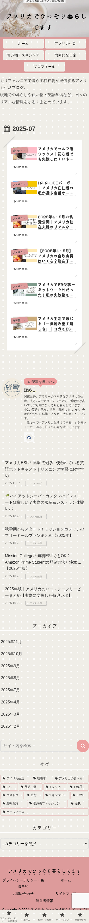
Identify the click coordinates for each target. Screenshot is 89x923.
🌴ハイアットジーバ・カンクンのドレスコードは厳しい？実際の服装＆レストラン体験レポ (44, 502)
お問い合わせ (23, 894)
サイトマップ (65, 894)
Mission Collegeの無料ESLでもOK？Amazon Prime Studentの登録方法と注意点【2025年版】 (43, 562)
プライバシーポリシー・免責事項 (23, 883)
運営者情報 (44, 901)
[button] (83, 746)
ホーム (66, 880)
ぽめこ (30, 390)
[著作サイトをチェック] (29, 437)
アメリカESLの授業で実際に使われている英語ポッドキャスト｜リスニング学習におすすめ (44, 469)
